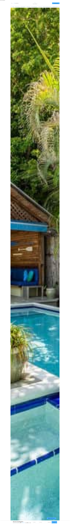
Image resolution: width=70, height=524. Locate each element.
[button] (11, 7)
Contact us (40, 6)
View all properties (56, 3)
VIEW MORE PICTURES (52, 518)
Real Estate (28, 6)
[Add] (50, 522)
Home (13, 6)
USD (11, 3)
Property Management (34, 6)
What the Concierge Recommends (47, 6)
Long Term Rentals (23, 6)
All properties (17, 6)
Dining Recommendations (56, 6)
